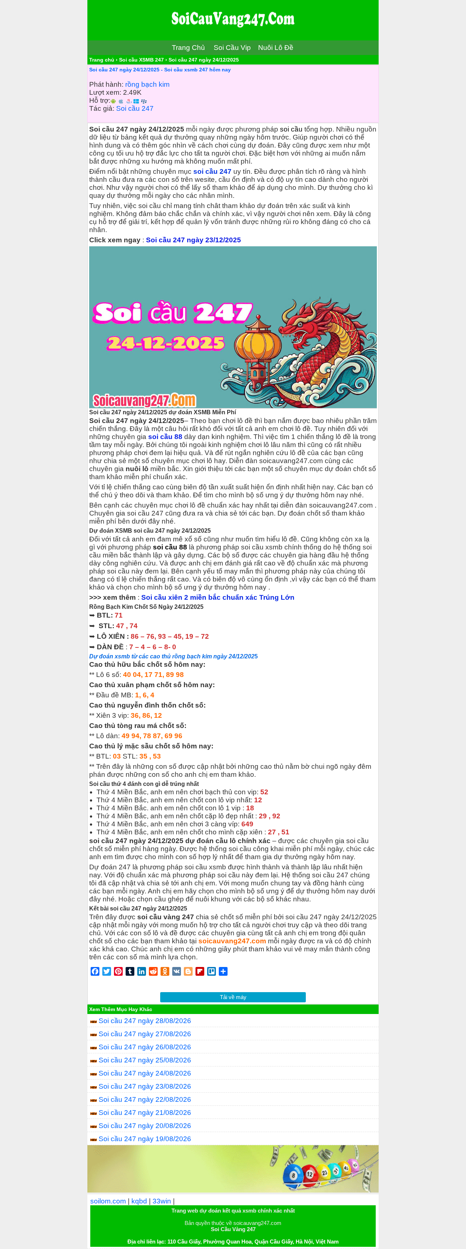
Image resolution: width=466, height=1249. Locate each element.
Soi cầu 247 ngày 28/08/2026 (145, 1021)
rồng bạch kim (147, 84)
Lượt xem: (105, 92)
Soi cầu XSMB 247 (141, 60)
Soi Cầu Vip (232, 47)
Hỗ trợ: (99, 100)
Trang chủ (101, 60)
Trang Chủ (188, 47)
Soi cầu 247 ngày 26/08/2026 (145, 1047)
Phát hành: (106, 84)
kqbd (139, 1201)
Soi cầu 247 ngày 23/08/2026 (145, 1086)
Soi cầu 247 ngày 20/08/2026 (145, 1125)
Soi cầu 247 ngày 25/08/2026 (145, 1060)
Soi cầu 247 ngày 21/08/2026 (145, 1112)
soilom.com (108, 1201)
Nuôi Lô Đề (275, 47)
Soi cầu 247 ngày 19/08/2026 (145, 1139)
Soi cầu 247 (135, 108)
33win (162, 1201)
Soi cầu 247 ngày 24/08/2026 (145, 1073)
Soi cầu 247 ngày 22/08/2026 (145, 1099)
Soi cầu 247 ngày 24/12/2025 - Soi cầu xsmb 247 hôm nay (160, 70)
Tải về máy (233, 997)
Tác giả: (101, 108)
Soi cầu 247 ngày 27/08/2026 (145, 1034)
